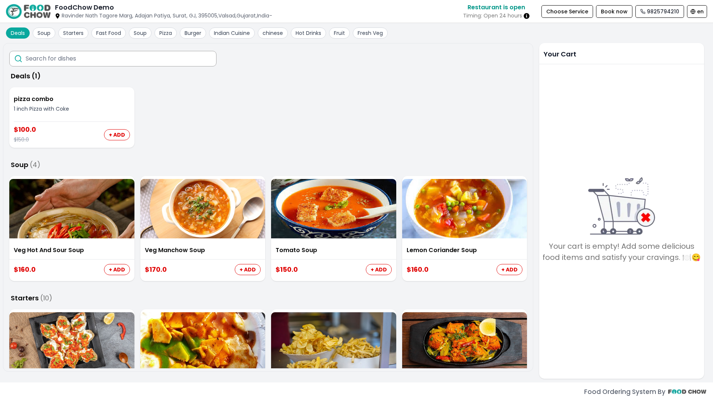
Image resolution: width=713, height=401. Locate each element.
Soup (44, 33)
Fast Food (108, 33)
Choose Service (567, 11)
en (700, 11)
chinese (273, 33)
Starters (73, 33)
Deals (18, 33)
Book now (614, 11)
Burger (193, 33)
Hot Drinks (308, 33)
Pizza (165, 33)
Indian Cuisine (232, 33)
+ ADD (117, 134)
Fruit (339, 33)
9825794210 (663, 11)
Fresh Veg (370, 33)
